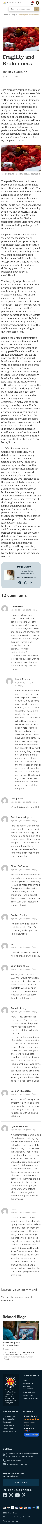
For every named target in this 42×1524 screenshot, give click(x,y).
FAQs (25, 1380)
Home (5, 15)
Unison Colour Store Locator (9, 1417)
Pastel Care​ (28, 1395)
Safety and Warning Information (28, 1386)
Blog (13, 15)
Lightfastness (29, 1392)
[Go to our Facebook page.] (5, 1495)
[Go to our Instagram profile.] (11, 1495)
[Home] (12, 3)
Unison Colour (31, 1416)
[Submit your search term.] (36, 9)
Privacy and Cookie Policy (12, 1517)
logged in (19, 1297)
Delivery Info (8, 1425)
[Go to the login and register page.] (37, 3)
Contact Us (7, 1422)
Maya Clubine (24, 566)
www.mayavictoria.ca (26, 577)
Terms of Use (27, 1517)
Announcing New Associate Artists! (12, 1344)
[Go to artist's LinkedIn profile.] (31, 582)
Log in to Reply (30, 610)
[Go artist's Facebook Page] (20, 582)
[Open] (5, 9)
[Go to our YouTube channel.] (17, 1495)
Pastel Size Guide (30, 1398)
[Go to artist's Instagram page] (25, 582)
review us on (30, 1434)
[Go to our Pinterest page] (23, 1495)
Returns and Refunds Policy (9, 1429)
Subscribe (21, 1482)
